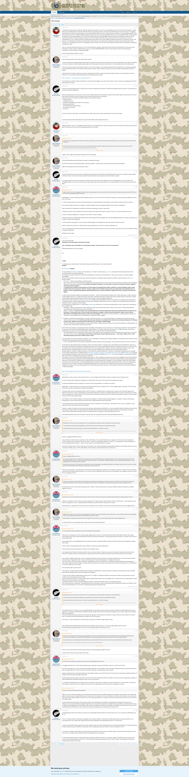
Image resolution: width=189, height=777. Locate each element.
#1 (136, 27)
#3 (136, 86)
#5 (136, 135)
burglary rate (128, 352)
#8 (136, 187)
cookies (61, 771)
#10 (136, 374)
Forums (54, 12)
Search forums (60, 14)
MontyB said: (66, 138)
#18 (136, 630)
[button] (65, 12)
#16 (136, 525)
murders (91, 352)
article (102, 318)
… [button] (57, 24)
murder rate (110, 354)
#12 (136, 451)
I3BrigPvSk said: (66, 189)
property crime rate (115, 352)
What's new (61, 12)
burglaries (96, 352)
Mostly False (66, 268)
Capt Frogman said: (67, 454)
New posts (53, 14)
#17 (136, 589)
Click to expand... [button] (99, 150)
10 (59, 24)
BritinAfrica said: (66, 420)
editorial (117, 329)
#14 (136, 491)
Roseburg (74, 271)
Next (63, 24)
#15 (136, 509)
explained (91, 304)
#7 (136, 171)
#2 (136, 56)
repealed (85, 299)
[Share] (135, 27)
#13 (136, 476)
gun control (108, 271)
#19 (136, 656)
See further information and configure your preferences (65, 774)
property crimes (104, 352)
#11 (136, 417)
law (130, 278)
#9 (136, 238)
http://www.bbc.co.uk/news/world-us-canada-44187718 (76, 78)
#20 (136, 710)
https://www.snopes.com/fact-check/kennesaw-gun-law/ (76, 371)
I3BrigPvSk (56, 35)
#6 (136, 158)
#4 (136, 123)
